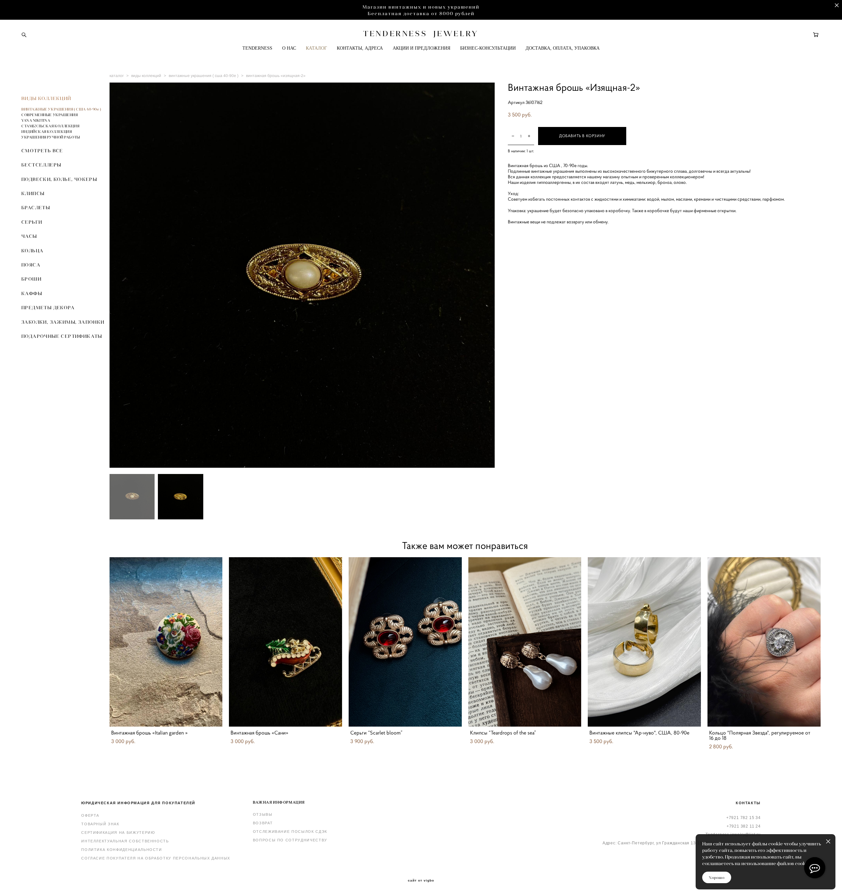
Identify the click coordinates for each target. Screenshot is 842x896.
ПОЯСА (30, 265)
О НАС (289, 48)
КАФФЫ (31, 293)
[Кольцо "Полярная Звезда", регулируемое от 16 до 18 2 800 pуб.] (764, 642)
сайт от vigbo (421, 880)
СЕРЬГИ (31, 222)
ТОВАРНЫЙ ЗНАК (100, 824)
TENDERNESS (257, 48)
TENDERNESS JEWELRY (421, 33)
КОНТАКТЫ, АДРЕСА (360, 48)
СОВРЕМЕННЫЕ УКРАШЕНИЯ (49, 114)
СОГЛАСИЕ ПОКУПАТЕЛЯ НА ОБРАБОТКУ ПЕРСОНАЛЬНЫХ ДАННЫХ (155, 858)
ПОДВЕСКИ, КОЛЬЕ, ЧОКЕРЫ (59, 179)
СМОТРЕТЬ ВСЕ (42, 151)
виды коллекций (146, 75)
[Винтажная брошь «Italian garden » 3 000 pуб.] (166, 642)
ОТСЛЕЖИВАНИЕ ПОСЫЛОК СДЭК (290, 832)
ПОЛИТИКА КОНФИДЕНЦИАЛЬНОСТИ (121, 850)
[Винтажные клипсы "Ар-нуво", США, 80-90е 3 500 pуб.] (644, 642)
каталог (117, 75)
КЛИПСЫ (32, 193)
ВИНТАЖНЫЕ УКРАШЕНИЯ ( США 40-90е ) (61, 109)
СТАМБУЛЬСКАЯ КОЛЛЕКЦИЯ (50, 126)
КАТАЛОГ (316, 48)
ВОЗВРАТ (263, 823)
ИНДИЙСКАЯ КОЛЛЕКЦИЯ (46, 131)
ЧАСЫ (29, 236)
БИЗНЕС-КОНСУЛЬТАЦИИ (488, 48)
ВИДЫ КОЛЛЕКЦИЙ (46, 98)
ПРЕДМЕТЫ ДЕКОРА (48, 308)
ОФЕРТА (90, 815)
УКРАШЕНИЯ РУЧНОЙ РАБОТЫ (50, 137)
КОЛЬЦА (32, 251)
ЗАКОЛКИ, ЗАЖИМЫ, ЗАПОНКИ (63, 322)
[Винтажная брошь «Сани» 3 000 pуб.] (285, 642)
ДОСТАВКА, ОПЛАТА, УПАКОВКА (563, 48)
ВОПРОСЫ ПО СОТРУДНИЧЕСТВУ (290, 840)
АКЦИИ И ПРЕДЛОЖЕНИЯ (421, 48)
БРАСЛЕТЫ (35, 208)
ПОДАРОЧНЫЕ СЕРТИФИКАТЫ (61, 336)
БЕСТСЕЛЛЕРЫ (41, 165)
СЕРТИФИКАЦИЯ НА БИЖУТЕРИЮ (118, 832)
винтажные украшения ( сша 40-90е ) (203, 75)
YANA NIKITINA (35, 120)
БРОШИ (31, 279)
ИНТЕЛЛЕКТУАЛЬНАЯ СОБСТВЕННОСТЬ (125, 841)
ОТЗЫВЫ (263, 814)
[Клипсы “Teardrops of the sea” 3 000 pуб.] (525, 642)
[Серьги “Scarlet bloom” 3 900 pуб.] (405, 642)
